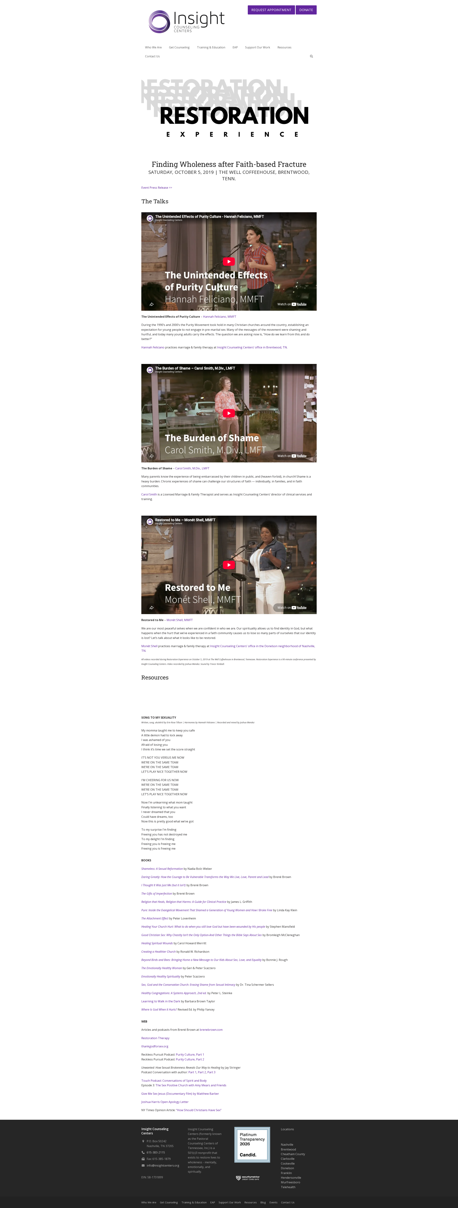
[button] (311, 56)
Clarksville (287, 1159)
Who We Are (148, 1202)
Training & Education (194, 1202)
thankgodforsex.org (154, 1046)
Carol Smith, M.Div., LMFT (192, 468)
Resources (250, 1202)
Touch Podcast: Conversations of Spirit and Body (174, 1081)
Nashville (287, 1145)
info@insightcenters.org (163, 1165)
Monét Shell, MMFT (180, 620)
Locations (287, 1129)
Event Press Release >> (156, 188)
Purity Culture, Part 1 (190, 1054)
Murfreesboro (290, 1182)
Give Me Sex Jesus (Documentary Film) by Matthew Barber (180, 1094)
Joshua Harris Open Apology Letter (165, 1102)
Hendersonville (291, 1178)
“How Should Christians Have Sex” (198, 1110)
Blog (263, 1202)
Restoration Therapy (155, 1038)
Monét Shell (149, 646)
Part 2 (202, 1072)
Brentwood (288, 1149)
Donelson (287, 1168)
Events (273, 1202)
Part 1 (192, 1072)
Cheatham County (293, 1154)
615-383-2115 (156, 1152)
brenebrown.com (211, 1030)
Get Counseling (169, 1202)
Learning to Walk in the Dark (160, 1001)
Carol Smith (149, 494)
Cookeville (288, 1163)
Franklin (286, 1173)
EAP (212, 1202)
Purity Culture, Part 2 (190, 1059)
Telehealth (288, 1187)
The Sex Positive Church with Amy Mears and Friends (190, 1085)
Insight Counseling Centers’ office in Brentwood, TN (252, 347)
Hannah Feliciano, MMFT (219, 317)
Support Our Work (230, 1202)
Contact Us (287, 1202)
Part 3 (211, 1072)
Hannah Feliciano (152, 347)
